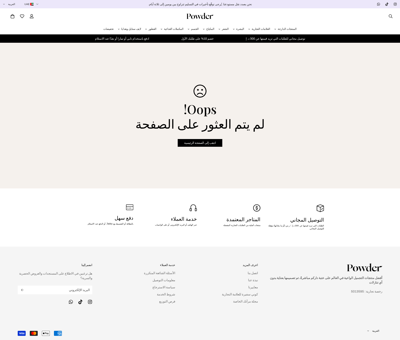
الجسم (195, 29)
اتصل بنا (253, 273)
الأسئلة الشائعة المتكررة (159, 273)
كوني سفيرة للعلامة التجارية (240, 294)
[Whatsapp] (378, 4)
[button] (12, 16)
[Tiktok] (387, 4)
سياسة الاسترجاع (163, 287)
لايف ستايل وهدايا (131, 29)
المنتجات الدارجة (287, 29)
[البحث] (389, 16)
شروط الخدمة (166, 294)
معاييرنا (253, 287)
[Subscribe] (22, 290)
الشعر (225, 29)
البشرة (240, 29)
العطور (152, 29)
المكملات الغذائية (174, 29)
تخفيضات (108, 29)
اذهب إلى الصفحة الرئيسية (200, 142)
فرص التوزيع (167, 301)
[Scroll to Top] (8, 317)
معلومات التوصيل (163, 280)
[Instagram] (395, 4)
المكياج (210, 29)
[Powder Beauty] (200, 16)
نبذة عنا (253, 280)
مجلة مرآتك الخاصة (245, 301)
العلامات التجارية (261, 29)
